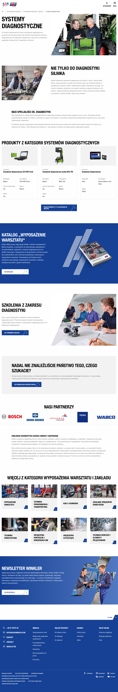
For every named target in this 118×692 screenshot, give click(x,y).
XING (79, 640)
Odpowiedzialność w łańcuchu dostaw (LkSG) (15, 678)
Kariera (80, 628)
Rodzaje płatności (105, 636)
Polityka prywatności (21, 673)
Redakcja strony (7, 673)
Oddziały (10, 642)
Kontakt (10, 637)
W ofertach (58, 640)
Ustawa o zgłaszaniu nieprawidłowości (13, 681)
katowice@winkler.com (16, 632)
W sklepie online (60, 632)
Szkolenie (80, 636)
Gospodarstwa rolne (40, 632)
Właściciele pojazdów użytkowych (40, 638)
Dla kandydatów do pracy (39, 655)
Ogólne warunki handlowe (10, 683)
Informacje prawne (37, 673)
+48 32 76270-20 (12, 628)
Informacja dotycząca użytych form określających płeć (19, 676)
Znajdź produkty (61, 628)
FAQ (100, 640)
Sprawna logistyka (105, 632)
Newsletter (11, 646)
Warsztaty (36, 649)
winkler (36, 628)
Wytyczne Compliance (35, 681)
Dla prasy (36, 660)
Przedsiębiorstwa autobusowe (39, 644)
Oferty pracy (81, 632)
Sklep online (104, 628)
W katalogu (59, 636)
